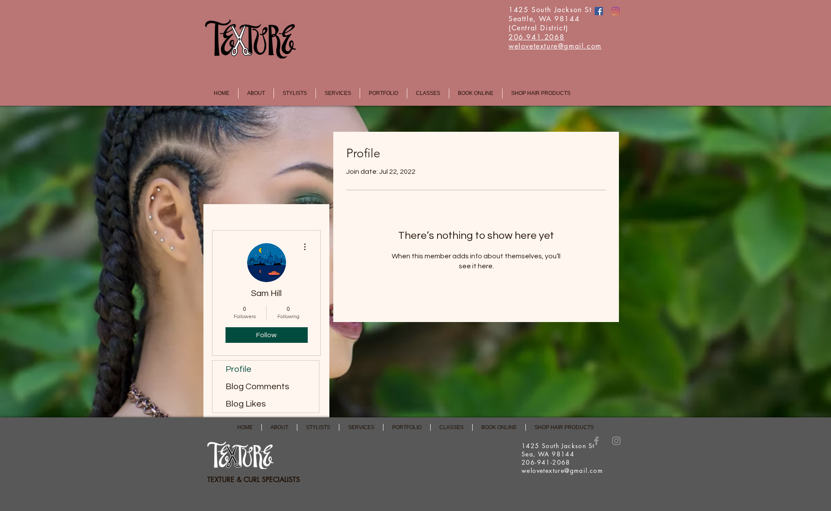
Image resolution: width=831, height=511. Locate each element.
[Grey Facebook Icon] (596, 440)
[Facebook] (599, 11)
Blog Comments (257, 386)
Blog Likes (245, 404)
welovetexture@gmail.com (562, 470)
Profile (238, 369)
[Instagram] (616, 11)
